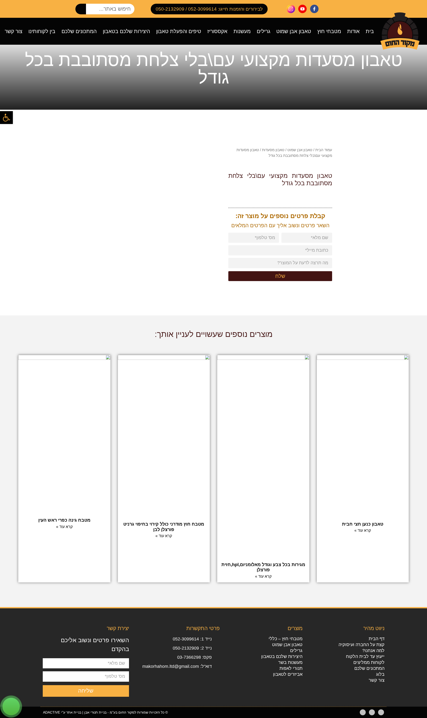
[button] (6, 117)
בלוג (380, 674)
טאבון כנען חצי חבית (362, 524)
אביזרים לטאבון (287, 674)
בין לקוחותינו (41, 31)
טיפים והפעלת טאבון (178, 31)
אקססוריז (217, 31)
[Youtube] (372, 712)
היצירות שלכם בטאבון (126, 31)
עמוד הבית (323, 150)
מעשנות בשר (290, 662)
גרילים (263, 31)
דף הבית (376, 638)
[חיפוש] (80, 9)
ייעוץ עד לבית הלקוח (365, 656)
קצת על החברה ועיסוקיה (361, 644)
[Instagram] (363, 712)
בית (370, 31)
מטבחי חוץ (329, 31)
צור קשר (13, 31)
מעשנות (242, 31)
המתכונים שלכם (79, 31)
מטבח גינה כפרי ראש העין (64, 520)
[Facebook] (381, 712)
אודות (353, 31)
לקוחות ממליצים (368, 662)
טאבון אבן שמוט (293, 31)
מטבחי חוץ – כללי (285, 638)
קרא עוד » (362, 530)
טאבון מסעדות (273, 150)
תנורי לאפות (290, 668)
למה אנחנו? (373, 650)
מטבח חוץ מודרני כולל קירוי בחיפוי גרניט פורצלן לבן (163, 527)
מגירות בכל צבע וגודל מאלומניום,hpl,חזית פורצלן (263, 567)
